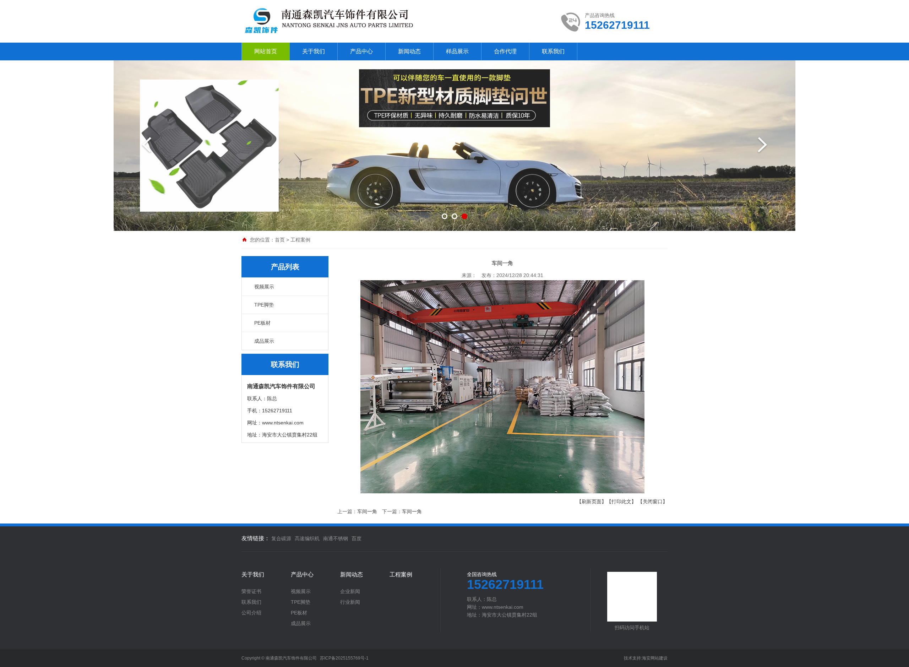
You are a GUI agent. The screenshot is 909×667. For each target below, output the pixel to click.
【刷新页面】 (591, 501)
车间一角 (367, 511)
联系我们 (553, 51)
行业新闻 (350, 602)
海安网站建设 (655, 658)
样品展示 (457, 51)
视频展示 (264, 286)
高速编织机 (307, 538)
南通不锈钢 (335, 538)
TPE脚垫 (264, 305)
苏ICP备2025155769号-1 (344, 658)
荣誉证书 (251, 591)
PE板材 (262, 323)
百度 (356, 538)
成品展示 (264, 341)
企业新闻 (350, 591)
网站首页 (265, 51)
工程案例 (300, 240)
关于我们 (313, 51)
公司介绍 (251, 612)
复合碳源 (281, 538)
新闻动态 (409, 51)
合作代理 (505, 51)
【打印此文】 (621, 501)
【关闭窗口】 (653, 501)
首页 (280, 240)
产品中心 (361, 51)
